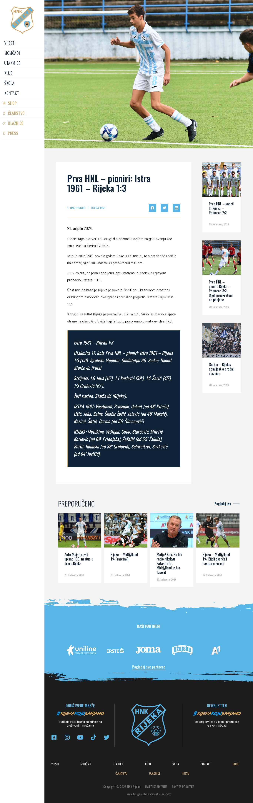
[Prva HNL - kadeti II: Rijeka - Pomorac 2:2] (221, 180)
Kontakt (11, 93)
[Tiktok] (93, 737)
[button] (152, 208)
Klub (8, 73)
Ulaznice (16, 123)
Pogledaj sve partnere (148, 667)
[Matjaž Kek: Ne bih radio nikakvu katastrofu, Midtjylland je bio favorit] (172, 531)
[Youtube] (80, 737)
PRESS (13, 133)
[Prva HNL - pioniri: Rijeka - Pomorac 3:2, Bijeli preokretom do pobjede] (221, 259)
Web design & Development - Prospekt (149, 794)
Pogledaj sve (222, 503)
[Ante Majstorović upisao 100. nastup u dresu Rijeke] (79, 531)
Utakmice (12, 63)
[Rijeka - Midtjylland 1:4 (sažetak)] (125, 531)
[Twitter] (106, 737)
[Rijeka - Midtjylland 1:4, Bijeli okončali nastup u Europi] (217, 531)
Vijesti (9, 43)
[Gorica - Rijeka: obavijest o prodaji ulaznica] (221, 341)
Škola (9, 83)
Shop (12, 103)
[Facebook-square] (54, 737)
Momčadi (12, 53)
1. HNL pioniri (76, 208)
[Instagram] (67, 737)
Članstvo (16, 113)
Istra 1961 (98, 208)
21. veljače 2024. (80, 228)
